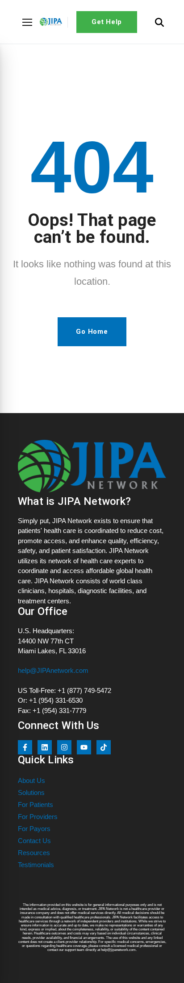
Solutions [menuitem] (31, 792)
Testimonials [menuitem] (36, 864)
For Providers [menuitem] (38, 816)
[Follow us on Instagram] (64, 747)
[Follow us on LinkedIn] (45, 747)
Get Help (107, 22)
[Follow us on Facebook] (25, 747)
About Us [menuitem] (31, 780)
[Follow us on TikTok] (103, 747)
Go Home (92, 332)
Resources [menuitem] (34, 852)
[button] (27, 22)
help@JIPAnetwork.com (53, 670)
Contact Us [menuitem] (34, 840)
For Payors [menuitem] (34, 828)
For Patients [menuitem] (35, 804)
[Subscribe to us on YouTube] (84, 747)
